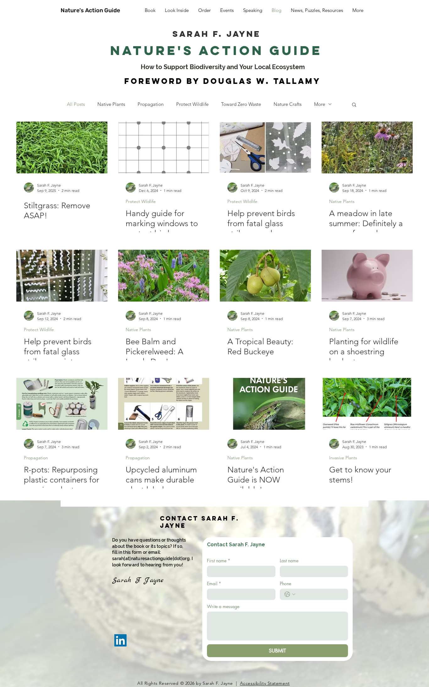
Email (214, 583)
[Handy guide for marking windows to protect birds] (163, 147)
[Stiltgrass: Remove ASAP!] (61, 147)
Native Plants (111, 104)
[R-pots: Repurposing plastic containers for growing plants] (61, 404)
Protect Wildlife (192, 104)
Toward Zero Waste (241, 104)
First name (218, 560)
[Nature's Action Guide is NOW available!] (265, 404)
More (319, 104)
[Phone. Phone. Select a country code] (290, 594)
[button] (354, 105)
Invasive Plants (343, 458)
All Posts (76, 104)
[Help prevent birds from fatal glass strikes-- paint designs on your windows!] (61, 276)
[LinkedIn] (120, 640)
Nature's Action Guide (90, 10)
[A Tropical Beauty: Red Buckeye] (265, 276)
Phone (285, 583)
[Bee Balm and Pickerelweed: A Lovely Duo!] (163, 276)
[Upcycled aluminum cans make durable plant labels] (163, 404)
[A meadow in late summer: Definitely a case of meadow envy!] (367, 147)
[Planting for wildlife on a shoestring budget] (367, 276)
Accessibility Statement (265, 683)
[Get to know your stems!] (367, 404)
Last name (289, 560)
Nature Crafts (287, 104)
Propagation (151, 104)
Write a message (223, 606)
